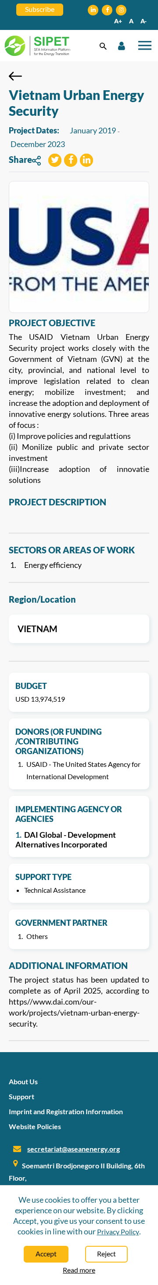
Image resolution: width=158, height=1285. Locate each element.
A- (143, 21)
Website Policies (35, 1126)
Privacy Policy (118, 1231)
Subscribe (39, 9)
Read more (79, 1270)
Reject (106, 1253)
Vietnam (37, 628)
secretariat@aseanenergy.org (73, 1149)
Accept (46, 1253)
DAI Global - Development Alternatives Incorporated (65, 839)
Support (21, 1096)
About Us (23, 1081)
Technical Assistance (55, 890)
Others (37, 936)
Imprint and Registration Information (66, 1111)
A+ (118, 21)
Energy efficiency (53, 565)
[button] (54, 161)
